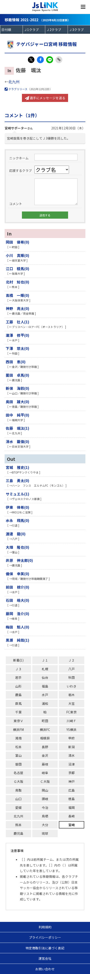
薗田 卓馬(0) (17, 375)
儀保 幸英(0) (17, 573)
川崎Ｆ (71, 720)
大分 (45, 824)
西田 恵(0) (16, 361)
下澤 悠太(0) (17, 348)
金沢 (45, 755)
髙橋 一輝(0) (17, 295)
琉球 (45, 833)
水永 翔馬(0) (17, 520)
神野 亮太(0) (17, 308)
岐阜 (45, 772)
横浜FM (18, 729)
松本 (18, 747)
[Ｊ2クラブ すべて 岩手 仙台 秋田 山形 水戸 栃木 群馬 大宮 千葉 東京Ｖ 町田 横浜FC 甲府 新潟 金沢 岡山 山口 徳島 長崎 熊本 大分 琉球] (56, 29)
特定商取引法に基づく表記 (45, 948)
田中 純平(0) (17, 414)
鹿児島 (18, 833)
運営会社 (45, 958)
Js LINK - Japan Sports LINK (45, 7)
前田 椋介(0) (17, 587)
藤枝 (45, 764)
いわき (71, 686)
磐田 (18, 764)
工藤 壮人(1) (17, 321)
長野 (45, 747)
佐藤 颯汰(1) (17, 428)
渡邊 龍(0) (16, 533)
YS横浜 (71, 729)
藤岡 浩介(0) (17, 613)
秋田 (71, 677)
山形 (18, 686)
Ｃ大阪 (45, 781)
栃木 (71, 694)
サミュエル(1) (17, 493)
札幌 (45, 669)
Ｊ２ (71, 660)
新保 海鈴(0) (17, 388)
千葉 (18, 712)
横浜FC (45, 729)
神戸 (71, 781)
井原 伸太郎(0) (19, 560)
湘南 (18, 738)
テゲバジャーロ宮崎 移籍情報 (46, 44)
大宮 (71, 703)
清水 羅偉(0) (17, 441)
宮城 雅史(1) (17, 467)
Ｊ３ (18, 669)
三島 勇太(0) (17, 480)
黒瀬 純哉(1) (17, 640)
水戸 (45, 694)
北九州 (13, 81)
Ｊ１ (45, 660)
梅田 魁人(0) (17, 626)
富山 (18, 755)
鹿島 (18, 694)
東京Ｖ (18, 720)
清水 (71, 755)
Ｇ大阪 (18, 781)
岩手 (18, 677)
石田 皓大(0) (17, 600)
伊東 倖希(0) (17, 507)
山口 (18, 798)
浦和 (45, 703)
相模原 (45, 738)
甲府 (71, 738)
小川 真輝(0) (17, 255)
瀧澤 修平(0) (17, 335)
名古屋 (18, 772)
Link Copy (58, 59)
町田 (45, 720)
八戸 (71, 669)
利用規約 (45, 927)
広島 (71, 790)
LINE (49, 59)
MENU (83, 7)
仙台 (45, 677)
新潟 (71, 747)
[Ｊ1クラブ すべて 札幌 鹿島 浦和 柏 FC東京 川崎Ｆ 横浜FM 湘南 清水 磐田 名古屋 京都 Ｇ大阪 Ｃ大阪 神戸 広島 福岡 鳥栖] (34, 29)
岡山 (45, 790)
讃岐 (45, 798)
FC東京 (71, 712)
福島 (45, 686)
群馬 (18, 703)
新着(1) (18, 660)
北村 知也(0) (17, 281)
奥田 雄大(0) (17, 401)
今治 (45, 807)
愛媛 (18, 807)
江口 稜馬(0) (17, 268)
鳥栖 (45, 816)
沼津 (71, 764)
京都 (71, 772)
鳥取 (18, 790)
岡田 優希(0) (17, 241)
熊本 (18, 824)
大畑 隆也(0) (17, 547)
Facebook (40, 59)
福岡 (71, 807)
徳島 (71, 798)
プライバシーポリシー (45, 937)
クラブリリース (17, 89)
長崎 (71, 816)
